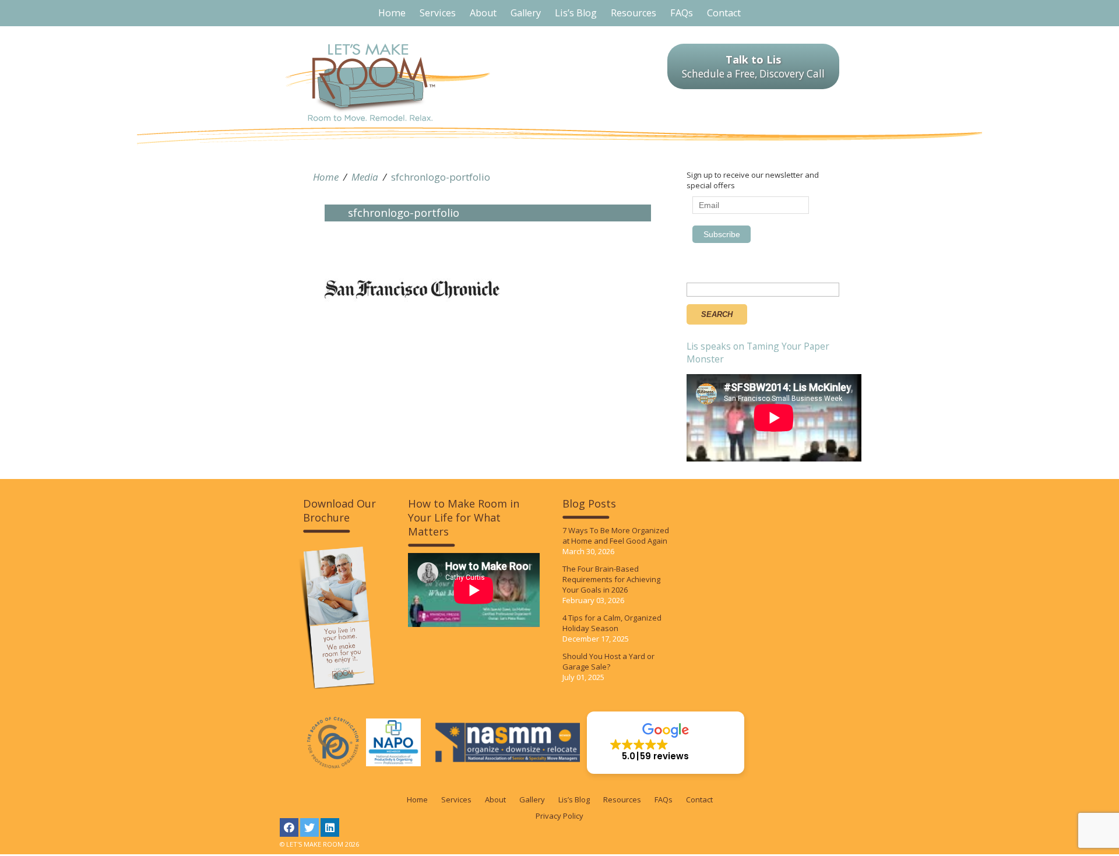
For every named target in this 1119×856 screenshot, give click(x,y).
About (495, 799)
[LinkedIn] (330, 827)
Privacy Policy (559, 816)
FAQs (663, 799)
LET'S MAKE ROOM (388, 82)
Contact (699, 799)
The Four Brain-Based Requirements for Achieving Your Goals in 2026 (611, 579)
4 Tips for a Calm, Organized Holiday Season (611, 622)
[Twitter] (309, 827)
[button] (665, 742)
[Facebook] (289, 827)
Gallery (532, 799)
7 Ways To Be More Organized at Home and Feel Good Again (615, 535)
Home (326, 177)
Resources (622, 799)
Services (456, 799)
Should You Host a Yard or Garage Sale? (608, 661)
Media (364, 177)
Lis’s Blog (574, 799)
